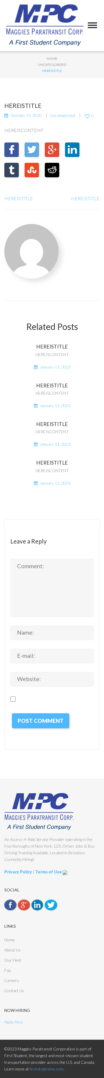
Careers (11, 980)
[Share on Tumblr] (11, 170)
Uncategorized (52, 64)
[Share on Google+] (52, 149)
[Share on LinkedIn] (72, 149)
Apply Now (13, 1021)
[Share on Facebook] (11, 149)
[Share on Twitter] (32, 149)
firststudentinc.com (47, 1068)
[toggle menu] (92, 25)
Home (52, 58)
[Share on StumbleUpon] (32, 170)
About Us (12, 949)
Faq (7, 970)
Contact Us (14, 990)
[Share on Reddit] (52, 170)
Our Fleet (12, 960)
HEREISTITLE (18, 198)
